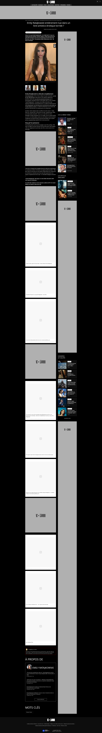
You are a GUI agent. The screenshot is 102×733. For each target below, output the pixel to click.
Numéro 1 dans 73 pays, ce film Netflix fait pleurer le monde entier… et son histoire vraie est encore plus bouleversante (72, 142)
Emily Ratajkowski (36, 20)
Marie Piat (31, 649)
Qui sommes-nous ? (41, 723)
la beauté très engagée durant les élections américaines (43, 168)
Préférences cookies (64, 725)
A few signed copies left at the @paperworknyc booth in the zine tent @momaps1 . (40, 454)
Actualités (34, 5)
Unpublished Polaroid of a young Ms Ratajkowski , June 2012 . (36, 294)
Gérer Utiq (58, 725)
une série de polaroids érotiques (42, 99)
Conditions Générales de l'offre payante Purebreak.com (43, 725)
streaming (63, 5)
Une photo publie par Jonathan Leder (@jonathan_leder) (36, 568)
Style (45, 5)
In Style (41, 125)
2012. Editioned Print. (29, 642)
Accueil (26, 20)
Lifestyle (57, 5)
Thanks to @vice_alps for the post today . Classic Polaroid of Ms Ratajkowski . (39, 263)
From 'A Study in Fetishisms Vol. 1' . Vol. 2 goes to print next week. (37, 604)
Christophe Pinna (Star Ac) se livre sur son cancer (71, 166)
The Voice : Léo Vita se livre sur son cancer (71, 119)
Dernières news (30, 20)
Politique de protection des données (69, 723)
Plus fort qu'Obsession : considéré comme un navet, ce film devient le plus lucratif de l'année (71, 375)
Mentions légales (46, 723)
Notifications (54, 725)
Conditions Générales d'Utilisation (32, 723)
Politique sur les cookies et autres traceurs (56, 723)
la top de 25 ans (32, 120)
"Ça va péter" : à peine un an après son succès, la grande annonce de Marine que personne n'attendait (72, 395)
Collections (50, 5)
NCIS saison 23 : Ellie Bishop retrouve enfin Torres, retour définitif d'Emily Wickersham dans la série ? (72, 151)
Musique (40, 5)
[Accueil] (51, 2)
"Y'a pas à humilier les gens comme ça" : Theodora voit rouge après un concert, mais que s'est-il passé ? (72, 195)
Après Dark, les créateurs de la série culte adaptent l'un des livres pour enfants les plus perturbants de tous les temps (72, 161)
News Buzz (29, 712)
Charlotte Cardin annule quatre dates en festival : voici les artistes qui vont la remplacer (72, 413)
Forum (68, 5)
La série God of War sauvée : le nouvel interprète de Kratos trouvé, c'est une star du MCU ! (72, 385)
